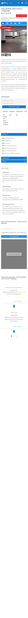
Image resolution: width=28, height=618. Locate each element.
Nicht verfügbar (21, 15)
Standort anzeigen (14, 254)
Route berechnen (14, 236)
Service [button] (4, 161)
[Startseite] (6, 3)
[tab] (19, 23)
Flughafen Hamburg (15, 66)
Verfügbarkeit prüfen (14, 106)
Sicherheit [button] (4, 134)
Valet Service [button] (5, 158)
